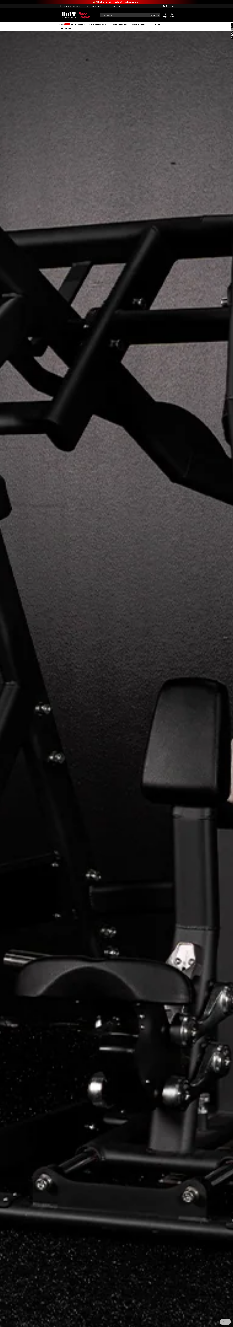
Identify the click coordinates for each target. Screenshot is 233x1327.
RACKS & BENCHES (119, 24)
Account (165, 15)
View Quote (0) (232, 31)
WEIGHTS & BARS (138, 24)
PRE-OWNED (66, 29)
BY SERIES (79, 24)
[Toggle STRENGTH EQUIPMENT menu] (108, 24)
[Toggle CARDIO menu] (159, 24)
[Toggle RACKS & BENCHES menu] (128, 24)
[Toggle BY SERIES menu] (85, 24)
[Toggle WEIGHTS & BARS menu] (147, 24)
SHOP (64, 24)
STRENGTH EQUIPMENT (98, 24)
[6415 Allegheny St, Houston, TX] (71, 6)
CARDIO (154, 24)
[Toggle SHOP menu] (72, 24)
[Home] (75, 15)
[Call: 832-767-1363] (93, 6)
